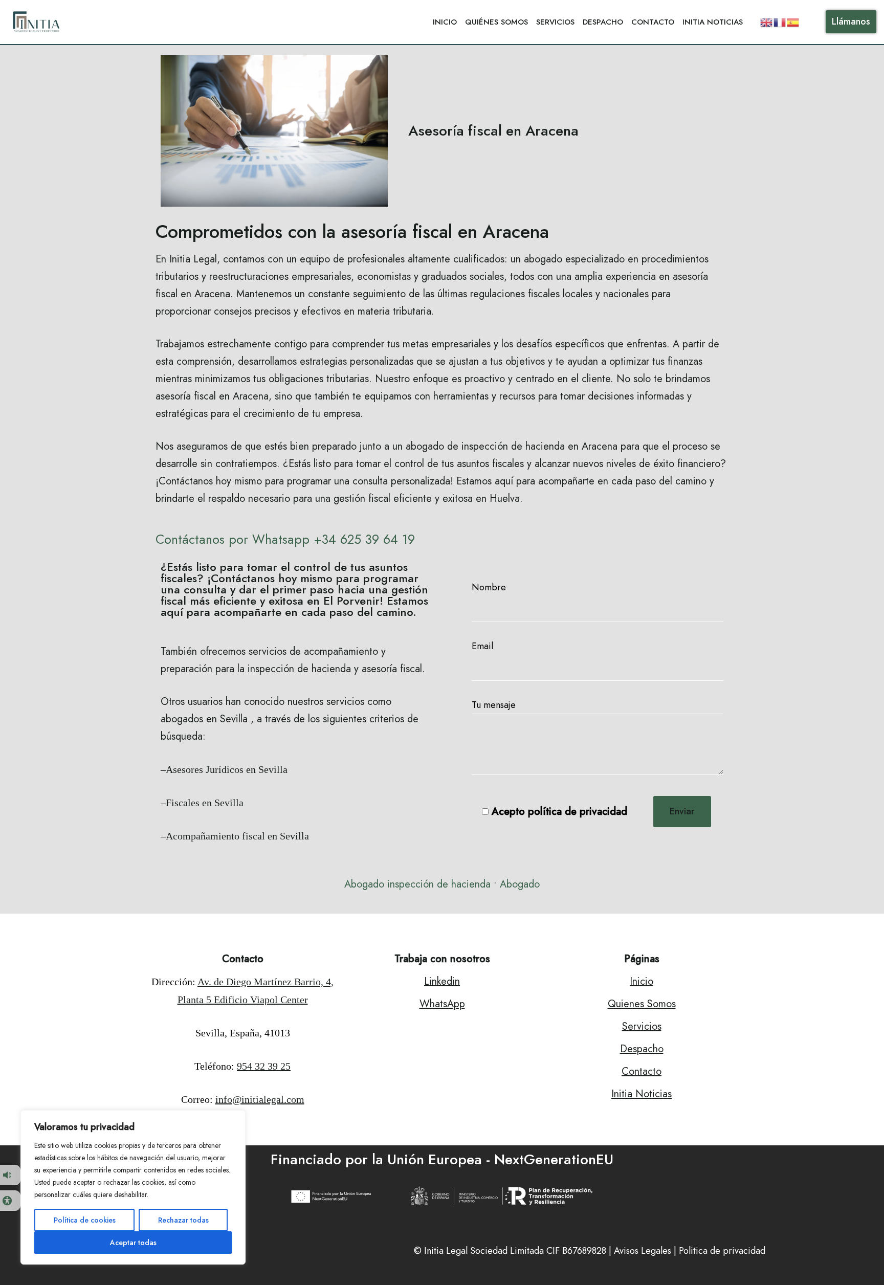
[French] (780, 21)
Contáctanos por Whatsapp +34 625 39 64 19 (285, 539)
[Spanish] (793, 21)
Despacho (603, 22)
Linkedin (442, 981)
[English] (767, 21)
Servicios (555, 22)
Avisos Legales (642, 1250)
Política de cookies (85, 1220)
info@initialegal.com (259, 1099)
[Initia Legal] (38, 22)
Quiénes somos (496, 22)
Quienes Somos (642, 1003)
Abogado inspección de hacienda (417, 884)
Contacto (652, 22)
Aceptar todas (133, 1242)
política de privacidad (577, 811)
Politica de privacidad (722, 1250)
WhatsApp (442, 1003)
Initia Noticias (712, 22)
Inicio (445, 22)
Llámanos (851, 21)
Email (482, 646)
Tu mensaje (494, 705)
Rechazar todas (183, 1220)
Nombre (489, 587)
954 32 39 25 (264, 1066)
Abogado (520, 884)
